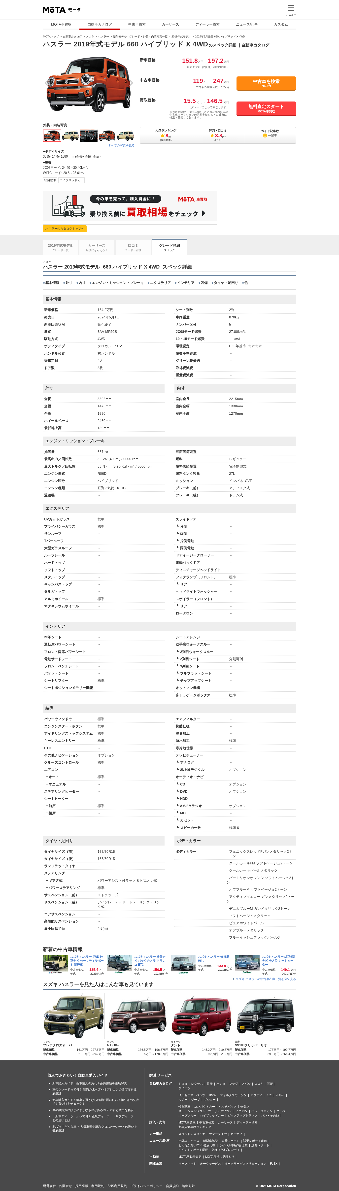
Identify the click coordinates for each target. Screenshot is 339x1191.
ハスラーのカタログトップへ (64, 228)
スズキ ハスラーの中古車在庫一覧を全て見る (266, 979)
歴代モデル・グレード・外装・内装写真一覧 (140, 36)
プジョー (210, 1099)
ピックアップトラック (242, 1115)
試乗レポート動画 (255, 1141)
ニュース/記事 (247, 24)
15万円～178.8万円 (155, 1054)
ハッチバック (228, 1106)
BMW (212, 1095)
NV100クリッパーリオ (251, 1045)
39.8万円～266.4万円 (282, 1054)
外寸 (69, 283)
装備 (204, 283)
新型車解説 (210, 1141)
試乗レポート (230, 1141)
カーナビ (236, 1134)
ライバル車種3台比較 (233, 1145)
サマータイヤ (218, 1134)
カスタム (281, 24)
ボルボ (280, 1095)
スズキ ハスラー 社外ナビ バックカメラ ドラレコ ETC (150, 960)
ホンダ (220, 1084)
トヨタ (182, 1084)
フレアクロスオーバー (59, 1045)
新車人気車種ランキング (194, 1127)
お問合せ (65, 1186)
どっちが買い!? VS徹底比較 (196, 1145)
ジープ (195, 1099)
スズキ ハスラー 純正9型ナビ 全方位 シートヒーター (278, 960)
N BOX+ (113, 1045)
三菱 (270, 1084)
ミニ (269, 1095)
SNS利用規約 (117, 1186)
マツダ (233, 1084)
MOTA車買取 (61, 24)
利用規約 (97, 1186)
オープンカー (187, 1115)
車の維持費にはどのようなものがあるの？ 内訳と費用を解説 (93, 1110)
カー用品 (155, 1133)
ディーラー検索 (207, 24)
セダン (244, 1106)
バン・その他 (270, 1115)
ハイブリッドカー (71, 180)
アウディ (256, 1095)
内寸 (82, 283)
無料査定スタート (266, 108)
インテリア (186, 283)
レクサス (197, 1084)
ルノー (182, 1099)
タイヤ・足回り (226, 283)
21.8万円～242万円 (91, 1054)
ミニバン (242, 1111)
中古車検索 (137, 24)
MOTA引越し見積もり (219, 1156)
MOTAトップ (51, 36)
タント (175, 1045)
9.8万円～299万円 (220, 1054)
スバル (246, 1084)
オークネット (187, 1163)
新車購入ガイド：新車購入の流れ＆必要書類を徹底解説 (89, 1083)
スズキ (90, 36)
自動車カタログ (100, 24)
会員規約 (172, 1186)
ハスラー (103, 36)
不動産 (154, 1156)
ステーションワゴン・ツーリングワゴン (205, 1111)
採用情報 (81, 1186)
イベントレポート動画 (193, 1150)
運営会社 (49, 1186)
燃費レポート (260, 1145)
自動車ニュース (188, 1141)
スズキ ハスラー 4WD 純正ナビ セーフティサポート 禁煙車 (87, 960)
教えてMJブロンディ (226, 1150)
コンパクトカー (204, 1106)
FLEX (273, 1163)
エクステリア (160, 283)
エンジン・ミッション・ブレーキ (118, 283)
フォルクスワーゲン (233, 1095)
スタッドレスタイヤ (191, 1134)
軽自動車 (50, 180)
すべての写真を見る (121, 145)
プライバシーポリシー (146, 1186)
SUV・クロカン (261, 1111)
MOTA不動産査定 (190, 1156)
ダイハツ (184, 1088)
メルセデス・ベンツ (191, 1095)
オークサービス (210, 1163)
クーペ (280, 1111)
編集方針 (188, 1186)
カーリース (170, 24)
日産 (210, 1084)
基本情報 (52, 283)
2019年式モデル (181, 36)
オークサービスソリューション (245, 1163)
